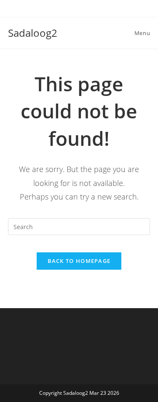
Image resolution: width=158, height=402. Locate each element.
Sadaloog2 (32, 33)
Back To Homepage (79, 261)
